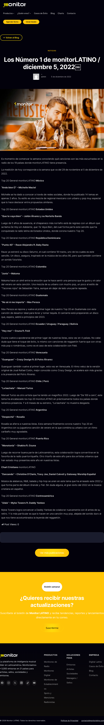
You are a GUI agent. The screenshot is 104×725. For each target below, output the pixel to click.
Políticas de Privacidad (69, 721)
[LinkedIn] (21, 682)
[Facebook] (2, 682)
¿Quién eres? (23, 13)
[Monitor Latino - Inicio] (14, 4)
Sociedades (72, 673)
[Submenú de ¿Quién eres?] (30, 13)
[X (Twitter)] (15, 682)
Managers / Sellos (72, 680)
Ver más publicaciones (52, 552)
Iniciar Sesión (31, 22)
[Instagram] (8, 682)
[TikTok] (28, 682)
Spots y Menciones (49, 695)
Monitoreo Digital (49, 672)
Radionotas (49, 702)
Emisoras (71, 664)
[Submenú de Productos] (13, 13)
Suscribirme (52, 628)
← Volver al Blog (11, 37)
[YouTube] (34, 682)
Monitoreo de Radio (50, 663)
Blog (91, 670)
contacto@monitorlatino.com (92, 721)
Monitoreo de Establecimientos (51, 684)
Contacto (93, 675)
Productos (8, 13)
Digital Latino (95, 661)
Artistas (70, 669)
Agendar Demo (12, 22)
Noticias (52, 51)
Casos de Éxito (96, 666)
